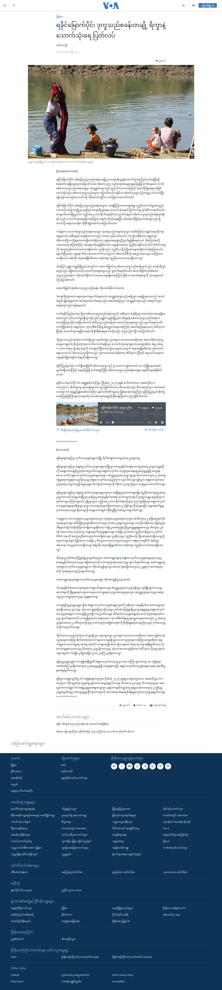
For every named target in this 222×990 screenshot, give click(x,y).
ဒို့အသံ (166, 841)
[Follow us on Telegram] (145, 766)
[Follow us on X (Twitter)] (122, 766)
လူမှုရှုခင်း (66, 854)
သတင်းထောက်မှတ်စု (21, 841)
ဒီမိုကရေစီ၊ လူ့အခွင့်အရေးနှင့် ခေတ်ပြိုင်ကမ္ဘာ (33, 815)
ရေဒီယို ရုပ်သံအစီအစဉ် (22, 914)
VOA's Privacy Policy (122, 975)
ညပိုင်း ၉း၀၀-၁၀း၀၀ (71, 890)
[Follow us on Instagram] (137, 766)
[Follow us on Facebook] (114, 766)
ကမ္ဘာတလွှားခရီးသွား (122, 821)
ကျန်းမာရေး (118, 841)
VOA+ (14, 957)
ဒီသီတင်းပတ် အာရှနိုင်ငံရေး (125, 828)
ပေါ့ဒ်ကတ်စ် (67, 771)
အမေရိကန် (16, 778)
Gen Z (166, 828)
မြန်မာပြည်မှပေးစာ (121, 808)
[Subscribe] (168, 766)
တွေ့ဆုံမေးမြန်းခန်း (71, 921)
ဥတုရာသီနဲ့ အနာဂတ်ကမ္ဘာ (74, 815)
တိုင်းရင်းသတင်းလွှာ (173, 808)
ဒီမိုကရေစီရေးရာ (19, 828)
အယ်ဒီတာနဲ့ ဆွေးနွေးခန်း (23, 808)
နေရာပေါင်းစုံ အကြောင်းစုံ (175, 834)
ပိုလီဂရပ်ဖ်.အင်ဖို (120, 914)
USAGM (15, 975)
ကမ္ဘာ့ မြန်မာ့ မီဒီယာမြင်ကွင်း (24, 854)
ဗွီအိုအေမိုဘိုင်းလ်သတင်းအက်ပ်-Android (132, 957)
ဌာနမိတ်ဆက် (17, 939)
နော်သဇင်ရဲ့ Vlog (171, 914)
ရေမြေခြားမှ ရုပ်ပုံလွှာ (122, 908)
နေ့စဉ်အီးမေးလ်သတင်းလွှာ (74, 778)
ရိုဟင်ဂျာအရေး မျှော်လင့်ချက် (126, 854)
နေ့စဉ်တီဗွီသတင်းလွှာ (21, 908)
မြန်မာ (59, 16)
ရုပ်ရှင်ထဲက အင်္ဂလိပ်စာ (123, 872)
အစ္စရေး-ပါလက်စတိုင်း (22, 790)
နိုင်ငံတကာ (16, 771)
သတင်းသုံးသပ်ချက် (21, 821)
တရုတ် (14, 784)
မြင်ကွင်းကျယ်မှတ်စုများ (124, 815)
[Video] (194, 5)
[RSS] (153, 766)
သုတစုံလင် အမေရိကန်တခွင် (177, 821)
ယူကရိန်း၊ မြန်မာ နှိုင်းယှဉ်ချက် (76, 841)
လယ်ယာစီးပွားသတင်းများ (74, 834)
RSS (63, 765)
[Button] (160, 61)
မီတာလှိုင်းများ (68, 939)
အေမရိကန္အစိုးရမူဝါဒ (72, 981)
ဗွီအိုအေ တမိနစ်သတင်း (174, 908)
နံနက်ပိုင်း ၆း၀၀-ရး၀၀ (21, 890)
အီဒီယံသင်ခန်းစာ (19, 872)
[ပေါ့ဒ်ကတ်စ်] (160, 766)
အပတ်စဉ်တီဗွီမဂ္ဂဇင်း (21, 921)
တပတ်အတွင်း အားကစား (74, 828)
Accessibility (118, 981)
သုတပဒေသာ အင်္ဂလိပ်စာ (175, 872)
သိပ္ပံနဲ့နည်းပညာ (69, 808)
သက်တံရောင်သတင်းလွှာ (175, 847)
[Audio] (184, 5)
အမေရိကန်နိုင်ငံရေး (20, 834)
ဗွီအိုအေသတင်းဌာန (113, 412)
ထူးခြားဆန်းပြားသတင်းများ (75, 847)
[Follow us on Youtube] (129, 766)
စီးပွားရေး (66, 821)
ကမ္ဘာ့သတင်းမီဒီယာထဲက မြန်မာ (26, 847)
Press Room (17, 981)
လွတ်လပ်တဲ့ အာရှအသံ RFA (75, 975)
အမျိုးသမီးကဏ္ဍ (120, 847)
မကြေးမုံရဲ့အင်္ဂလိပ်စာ (72, 872)
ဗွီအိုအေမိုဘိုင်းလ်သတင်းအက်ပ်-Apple (80, 957)
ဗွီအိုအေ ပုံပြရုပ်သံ (121, 921)
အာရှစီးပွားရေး (119, 834)
